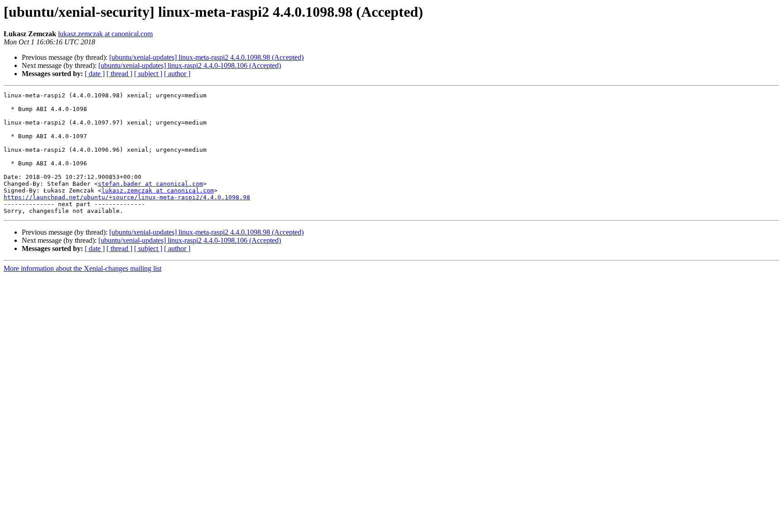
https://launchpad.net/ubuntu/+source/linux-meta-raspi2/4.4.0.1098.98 (127, 197)
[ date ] (95, 73)
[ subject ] (148, 73)
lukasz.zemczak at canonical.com (105, 34)
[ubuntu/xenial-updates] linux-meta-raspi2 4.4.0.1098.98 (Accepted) (206, 57)
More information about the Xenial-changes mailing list (82, 268)
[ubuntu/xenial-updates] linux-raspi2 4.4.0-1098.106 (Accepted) (189, 65)
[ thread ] (119, 73)
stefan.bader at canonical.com (150, 183)
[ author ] (177, 73)
